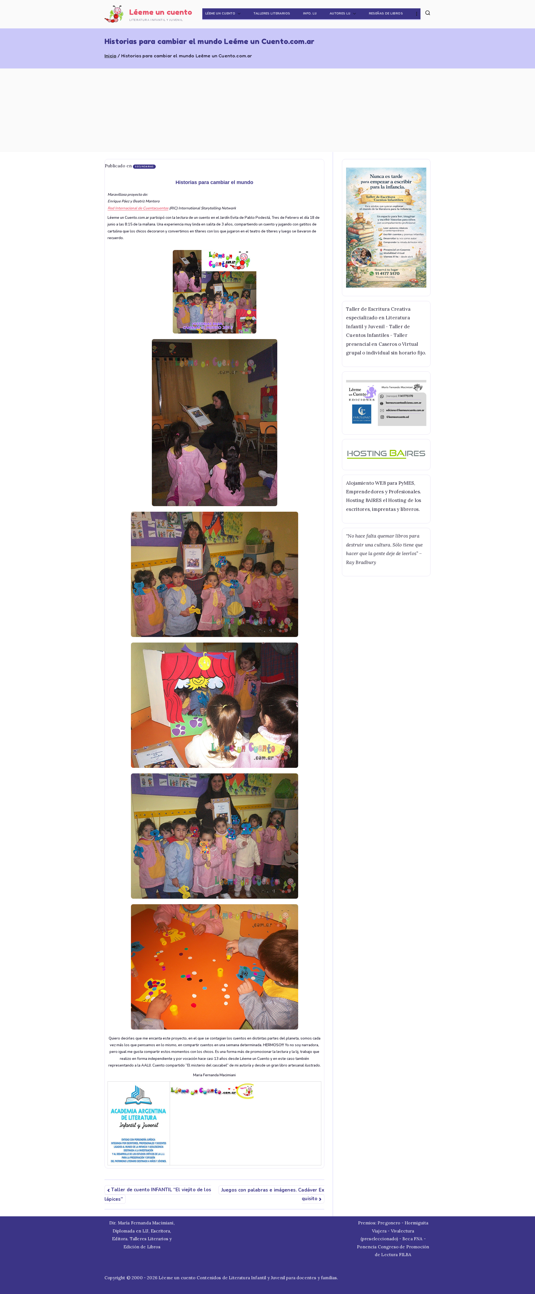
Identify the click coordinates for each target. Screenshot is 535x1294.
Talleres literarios (272, 13)
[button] (238, 13)
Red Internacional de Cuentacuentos (138, 208)
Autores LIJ (340, 13)
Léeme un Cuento (220, 13)
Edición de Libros (141, 1246)
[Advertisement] (267, 110)
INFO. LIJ (310, 13)
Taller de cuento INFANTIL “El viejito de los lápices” (157, 1194)
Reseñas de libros (386, 13)
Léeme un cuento (160, 12)
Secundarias (144, 166)
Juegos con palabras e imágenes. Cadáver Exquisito (272, 1194)
